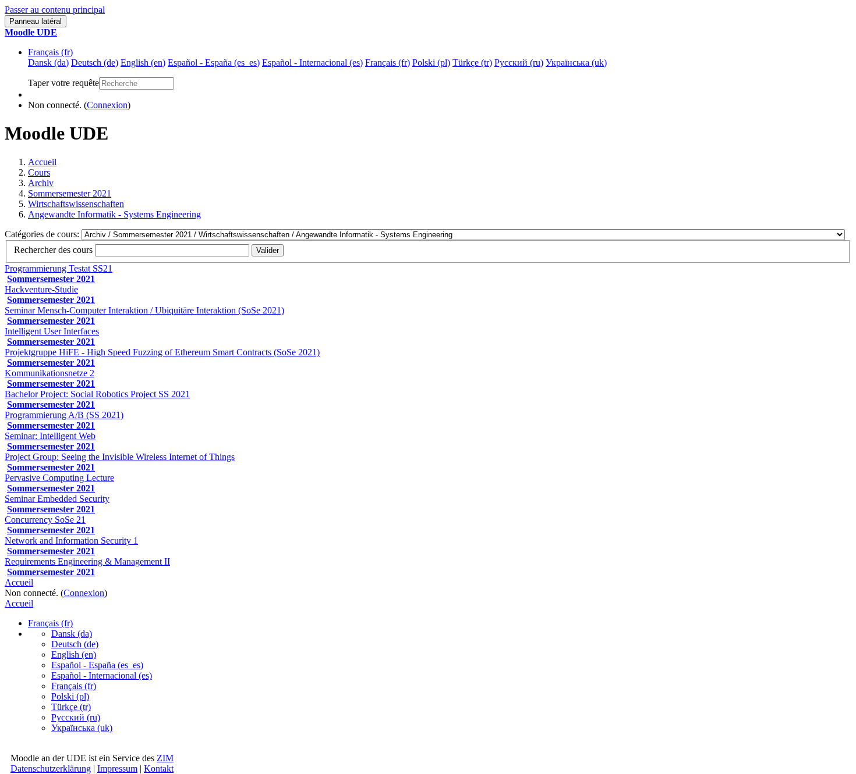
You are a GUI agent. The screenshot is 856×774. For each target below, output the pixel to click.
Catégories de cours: (43, 234)
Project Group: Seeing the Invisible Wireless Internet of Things (120, 457)
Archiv (41, 183)
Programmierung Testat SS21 (58, 268)
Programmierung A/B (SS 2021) (64, 415)
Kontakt (159, 768)
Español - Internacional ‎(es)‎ (101, 675)
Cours (39, 172)
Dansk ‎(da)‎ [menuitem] (48, 62)
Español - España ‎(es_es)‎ (97, 665)
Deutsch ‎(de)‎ (74, 644)
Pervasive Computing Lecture (59, 478)
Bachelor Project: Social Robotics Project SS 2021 (97, 394)
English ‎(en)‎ (73, 654)
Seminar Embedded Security (57, 499)
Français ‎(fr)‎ (50, 52)
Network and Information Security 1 (71, 540)
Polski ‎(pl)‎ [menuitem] (431, 62)
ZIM (165, 758)
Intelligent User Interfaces (52, 331)
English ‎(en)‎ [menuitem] (143, 62)
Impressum (117, 768)
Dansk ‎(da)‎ (71, 634)
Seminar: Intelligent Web (50, 436)
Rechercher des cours (53, 250)
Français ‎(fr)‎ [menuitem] (387, 62)
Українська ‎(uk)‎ (81, 728)
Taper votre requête (63, 83)
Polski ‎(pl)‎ (70, 696)
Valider (267, 250)
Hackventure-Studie (41, 289)
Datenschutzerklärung (50, 768)
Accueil (42, 162)
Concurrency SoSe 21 (45, 520)
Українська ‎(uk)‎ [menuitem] (576, 62)
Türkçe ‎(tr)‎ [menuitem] (472, 62)
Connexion (107, 105)
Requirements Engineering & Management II (87, 561)
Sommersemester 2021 (69, 193)
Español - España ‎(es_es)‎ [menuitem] (214, 62)
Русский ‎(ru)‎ (75, 717)
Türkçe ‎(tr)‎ (71, 707)
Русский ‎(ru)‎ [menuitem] (518, 62)
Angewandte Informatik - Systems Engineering (114, 214)
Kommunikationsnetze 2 (49, 373)
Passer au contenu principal (55, 10)
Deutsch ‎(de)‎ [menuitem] (94, 62)
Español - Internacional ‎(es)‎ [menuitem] (312, 62)
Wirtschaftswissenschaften (76, 204)
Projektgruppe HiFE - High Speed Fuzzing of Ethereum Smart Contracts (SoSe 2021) (162, 352)
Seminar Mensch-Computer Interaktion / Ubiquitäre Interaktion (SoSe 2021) (144, 310)
